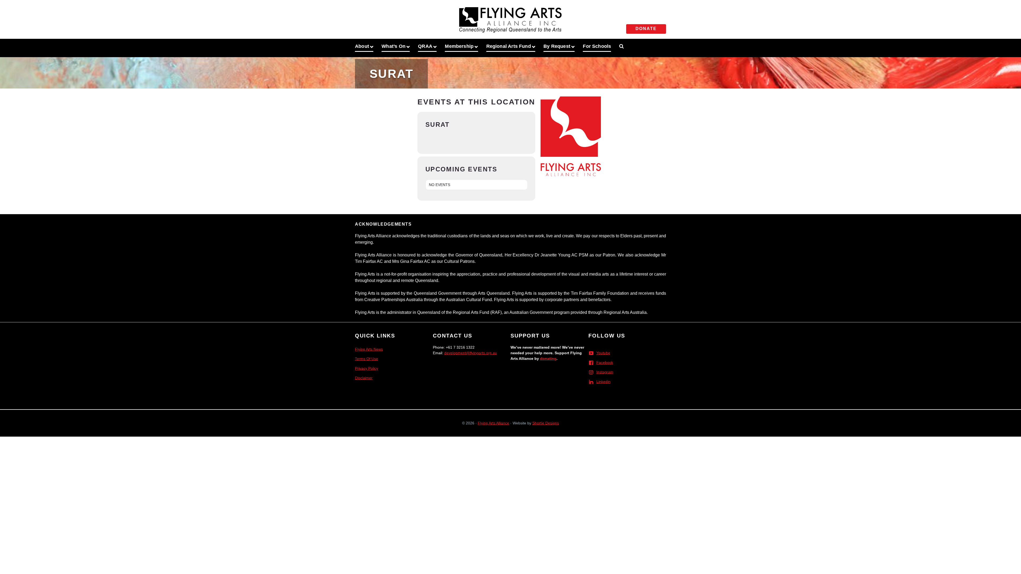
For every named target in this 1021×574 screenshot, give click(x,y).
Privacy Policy (366, 368)
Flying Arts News (369, 349)
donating (548, 358)
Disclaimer (364, 378)
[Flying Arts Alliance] (510, 18)
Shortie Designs (545, 423)
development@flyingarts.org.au (470, 353)
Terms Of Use (366, 359)
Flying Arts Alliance (493, 423)
